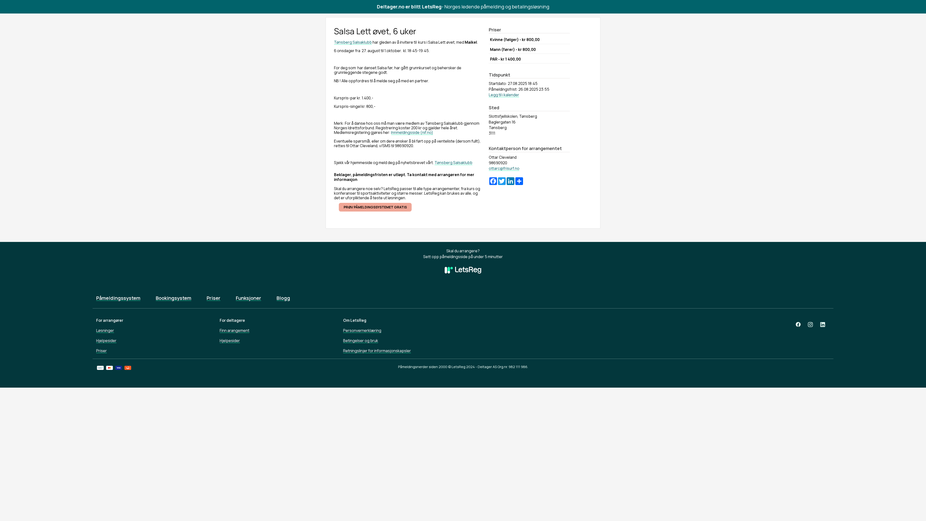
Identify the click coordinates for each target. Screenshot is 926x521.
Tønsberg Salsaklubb (353, 42)
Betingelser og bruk (360, 340)
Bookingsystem (173, 298)
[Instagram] (810, 324)
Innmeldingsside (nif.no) (412, 132)
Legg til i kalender (504, 94)
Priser (213, 298)
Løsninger (105, 330)
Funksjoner (248, 298)
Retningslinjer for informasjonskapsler (377, 350)
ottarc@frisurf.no (504, 168)
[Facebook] (798, 324)
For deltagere (232, 320)
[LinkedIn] (822, 324)
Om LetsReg (354, 320)
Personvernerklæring (362, 330)
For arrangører (109, 320)
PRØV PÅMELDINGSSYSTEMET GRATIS (375, 207)
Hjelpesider (106, 340)
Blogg (283, 298)
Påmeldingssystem (118, 298)
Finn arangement (234, 330)
